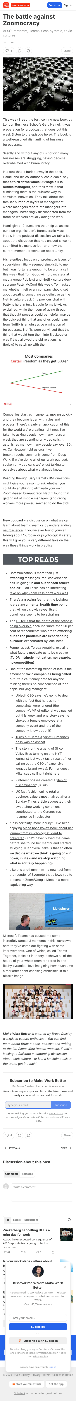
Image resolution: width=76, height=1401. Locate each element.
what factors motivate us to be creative (39, 652)
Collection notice (62, 1375)
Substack (19, 1393)
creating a (21, 604)
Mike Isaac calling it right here (37, 773)
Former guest (19, 647)
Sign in (68, 5)
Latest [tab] (17, 1219)
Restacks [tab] (27, 1173)
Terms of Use (58, 1349)
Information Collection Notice (49, 1352)
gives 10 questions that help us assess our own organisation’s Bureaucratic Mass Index (36, 231)
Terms (46, 1375)
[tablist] (19, 1173)
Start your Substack (28, 1384)
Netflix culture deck (57, 279)
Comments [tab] (11, 1173)
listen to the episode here (32, 134)
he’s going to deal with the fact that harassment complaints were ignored (41, 700)
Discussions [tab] (31, 1219)
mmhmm (37, 869)
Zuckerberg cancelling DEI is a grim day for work (26, 1232)
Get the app (56, 1384)
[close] (65, 1267)
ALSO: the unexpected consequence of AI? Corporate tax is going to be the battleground (27, 1241)
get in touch (27, 1064)
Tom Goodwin (35, 274)
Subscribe (55, 5)
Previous (14, 1148)
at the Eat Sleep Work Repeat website (31, 1049)
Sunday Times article (31, 801)
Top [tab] (7, 1219)
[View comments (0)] (19, 51)
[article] (38, 1241)
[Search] (69, 1220)
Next (64, 1148)
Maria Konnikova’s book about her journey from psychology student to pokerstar (41, 833)
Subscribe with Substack (41, 1340)
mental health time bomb (48, 604)
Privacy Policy (40, 1356)
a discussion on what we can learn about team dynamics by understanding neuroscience (37, 525)
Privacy (36, 1375)
